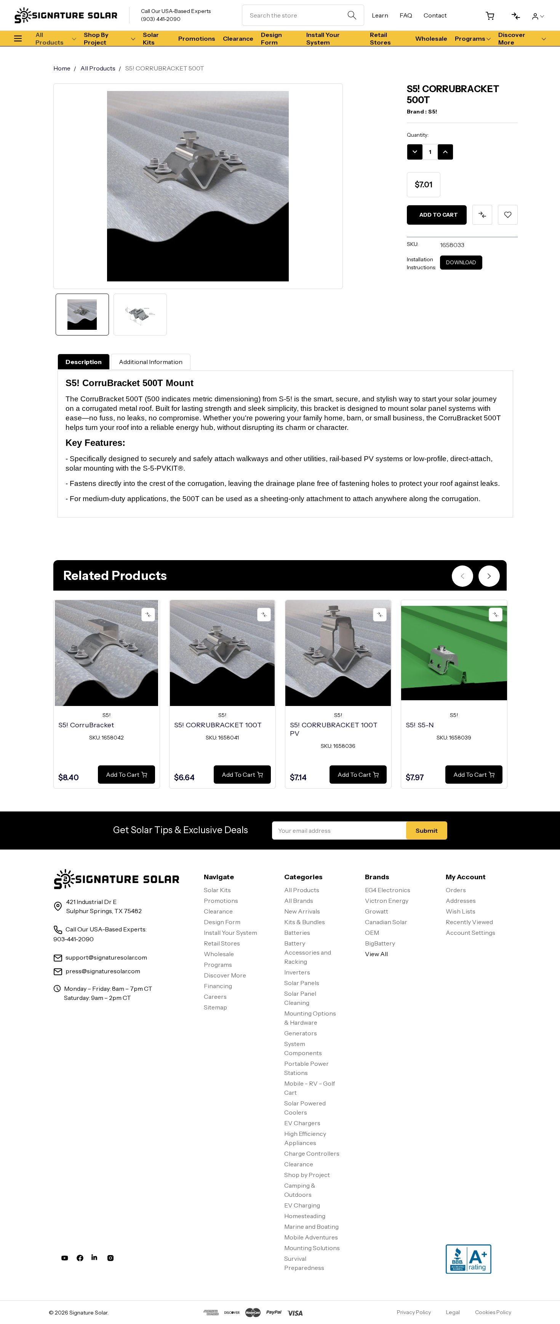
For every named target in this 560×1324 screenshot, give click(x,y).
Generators (300, 1033)
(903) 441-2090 (161, 19)
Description (84, 362)
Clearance (238, 38)
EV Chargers (302, 1123)
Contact (435, 15)
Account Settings (470, 932)
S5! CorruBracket (86, 725)
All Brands (298, 900)
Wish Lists (460, 911)
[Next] (489, 576)
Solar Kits (151, 38)
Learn (380, 15)
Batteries (297, 932)
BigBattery (380, 943)
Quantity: (418, 135)
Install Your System (323, 38)
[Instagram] (110, 1259)
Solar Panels (301, 983)
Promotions (196, 38)
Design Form (271, 38)
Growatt (376, 911)
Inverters (297, 972)
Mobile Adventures (311, 1237)
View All (376, 954)
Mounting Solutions (312, 1248)
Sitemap (215, 1007)
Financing (218, 986)
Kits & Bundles (304, 922)
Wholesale (431, 38)
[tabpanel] (107, 694)
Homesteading (304, 1216)
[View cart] (487, 16)
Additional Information (150, 362)
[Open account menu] (537, 15)
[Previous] (462, 576)
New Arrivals (302, 911)
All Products (49, 38)
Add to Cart (122, 774)
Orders (456, 890)
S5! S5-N (420, 725)
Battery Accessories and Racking (307, 952)
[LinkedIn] (95, 1259)
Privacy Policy (414, 1312)
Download (461, 262)
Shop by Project (96, 38)
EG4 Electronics (387, 890)
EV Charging (302, 1205)
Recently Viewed (469, 922)
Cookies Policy (493, 1312)
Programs (470, 38)
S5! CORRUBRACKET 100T (218, 725)
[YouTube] (65, 1259)
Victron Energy (386, 900)
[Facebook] (80, 1259)
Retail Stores (380, 38)
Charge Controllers (311, 1153)
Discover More (511, 38)
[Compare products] (513, 16)
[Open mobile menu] (21, 38)
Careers (215, 996)
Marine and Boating (311, 1226)
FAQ (406, 15)
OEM (372, 932)
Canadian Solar (386, 922)
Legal (453, 1312)
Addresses (461, 900)
